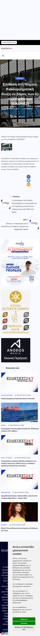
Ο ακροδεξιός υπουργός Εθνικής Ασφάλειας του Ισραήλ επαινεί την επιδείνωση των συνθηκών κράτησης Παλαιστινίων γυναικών (18, 463)
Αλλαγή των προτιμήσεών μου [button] (24, 628)
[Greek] (6, 633)
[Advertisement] (20, 20)
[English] (3, 633)
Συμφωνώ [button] (24, 619)
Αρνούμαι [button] (24, 623)
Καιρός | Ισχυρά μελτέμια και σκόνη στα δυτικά (17, 399)
